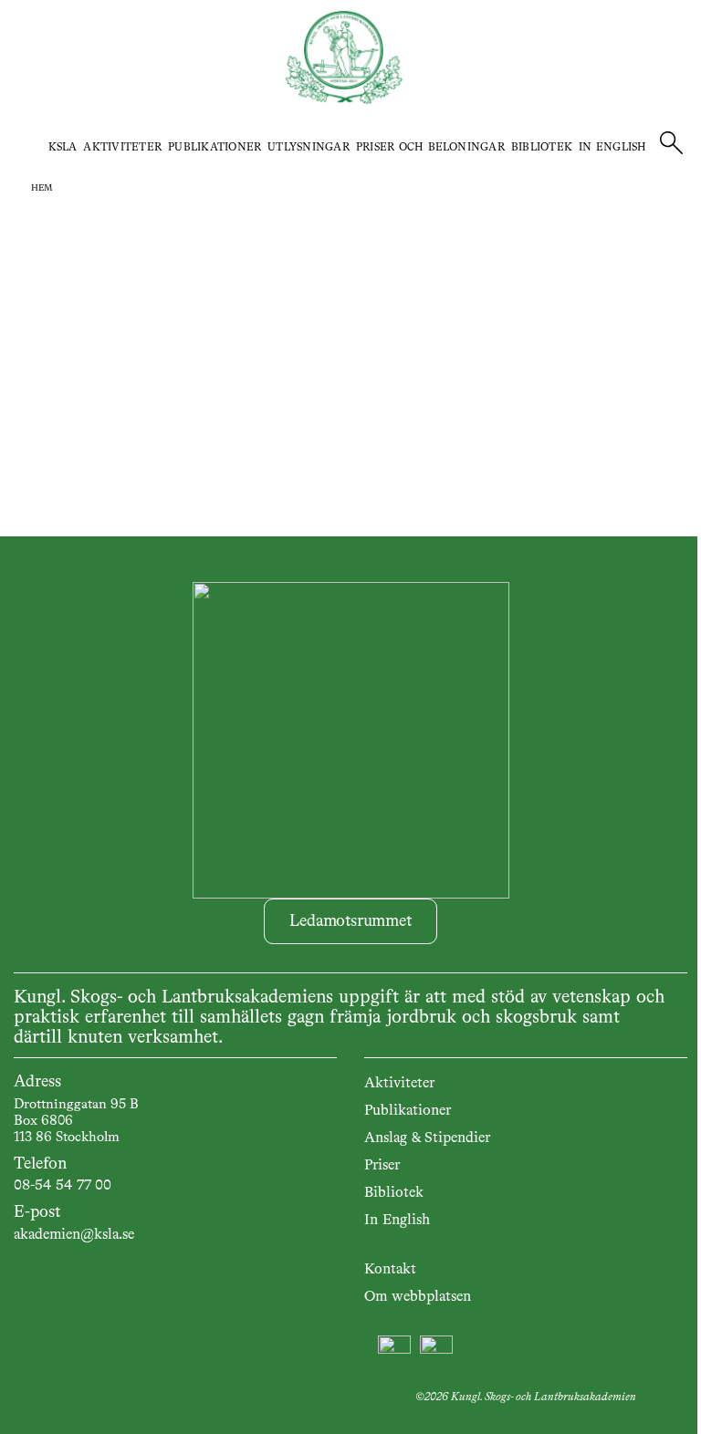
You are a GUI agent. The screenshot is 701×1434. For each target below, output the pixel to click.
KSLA (63, 147)
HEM (42, 187)
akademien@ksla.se (74, 1235)
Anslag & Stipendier (427, 1138)
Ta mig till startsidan (350, 353)
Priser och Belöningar (430, 147)
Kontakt (390, 1270)
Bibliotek (541, 147)
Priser (382, 1166)
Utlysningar (308, 147)
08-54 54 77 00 (62, 1186)
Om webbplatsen (417, 1297)
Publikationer (214, 147)
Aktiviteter (122, 147)
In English (612, 147)
